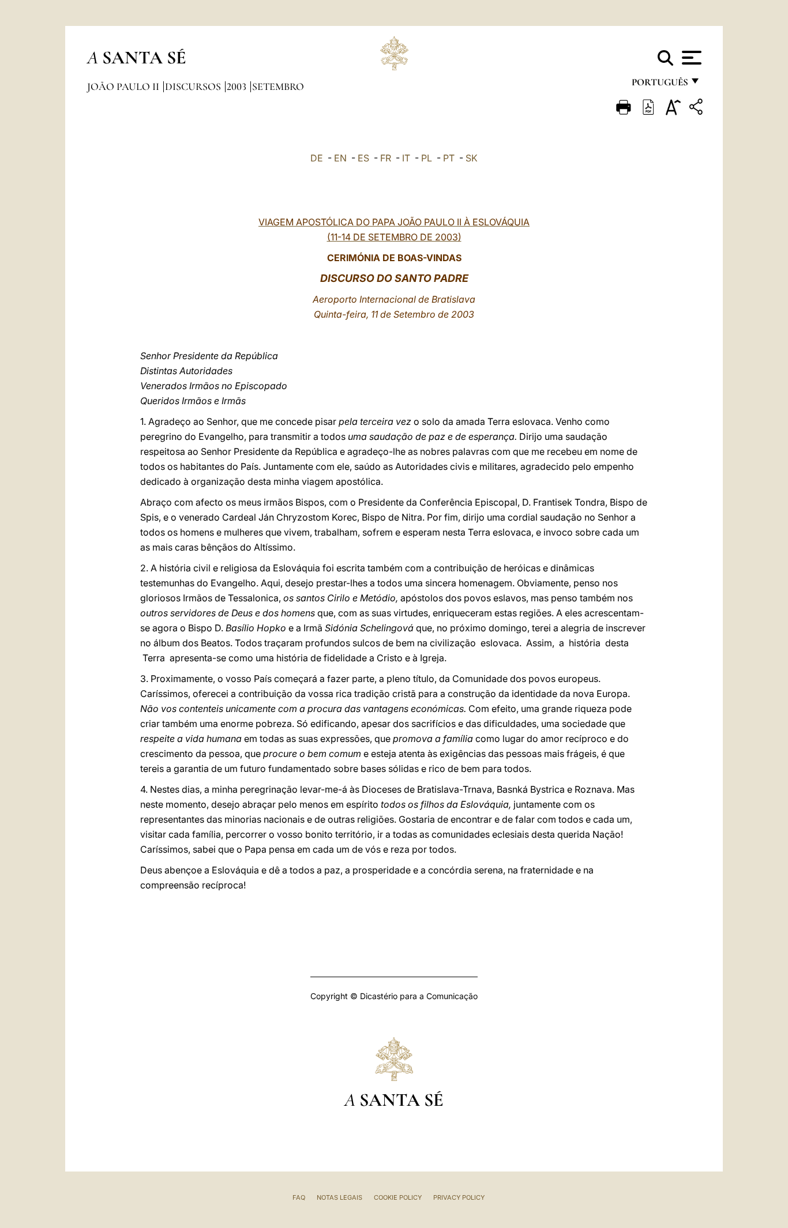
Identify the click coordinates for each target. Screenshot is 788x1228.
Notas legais (339, 1197)
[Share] (697, 109)
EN (340, 158)
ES (363, 158)
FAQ (298, 1197)
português (659, 85)
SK (472, 158)
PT (449, 158)
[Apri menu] (690, 57)
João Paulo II (124, 86)
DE (316, 158)
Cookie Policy (398, 1197)
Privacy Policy (459, 1197)
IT (406, 158)
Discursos (194, 86)
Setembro (278, 86)
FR (385, 158)
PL (426, 158)
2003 (238, 86)
